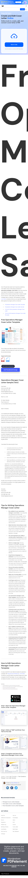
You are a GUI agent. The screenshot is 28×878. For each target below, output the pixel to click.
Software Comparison (6, 817)
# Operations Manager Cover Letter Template (15, 304)
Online (14, 824)
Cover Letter (15, 826)
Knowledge (15, 817)
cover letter (3, 299)
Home (2, 776)
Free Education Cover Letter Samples (13, 805)
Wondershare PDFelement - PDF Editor (16, 673)
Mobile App (3, 824)
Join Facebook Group (10, 370)
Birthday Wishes (4, 826)
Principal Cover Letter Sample (11, 802)
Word (14, 820)
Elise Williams (14, 782)
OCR (14, 822)
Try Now (22, 9)
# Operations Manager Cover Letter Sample (14, 307)
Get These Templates (8, 366)
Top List (14, 815)
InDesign (3, 833)
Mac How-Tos (4, 831)
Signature (3, 822)
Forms (2, 820)
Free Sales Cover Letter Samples (12, 803)
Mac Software (16, 831)
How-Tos (3, 815)
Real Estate (15, 829)
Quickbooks (3, 829)
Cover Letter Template (11, 776)
